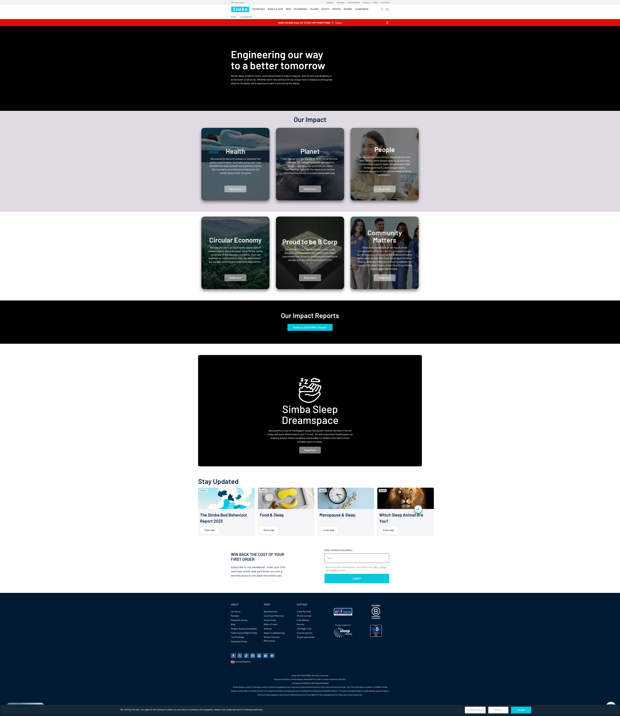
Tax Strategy (237, 637)
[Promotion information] (332, 22)
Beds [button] (288, 9)
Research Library (239, 620)
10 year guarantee (305, 637)
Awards (330, 2)
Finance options (304, 632)
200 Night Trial (304, 628)
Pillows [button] (314, 9)
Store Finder (270, 620)
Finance (366, 2)
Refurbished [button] (300, 9)
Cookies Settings (475, 710)
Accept (521, 710)
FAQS (375, 2)
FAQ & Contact (304, 615)
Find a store (239, 2)
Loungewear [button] (361, 9)
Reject (498, 710)
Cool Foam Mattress (274, 615)
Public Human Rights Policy (244, 632)
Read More (310, 450)
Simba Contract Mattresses (272, 639)
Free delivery (303, 620)
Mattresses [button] (258, 9)
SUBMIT (357, 578)
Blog (233, 624)
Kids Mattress (270, 611)
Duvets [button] (325, 9)
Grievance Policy (239, 641)
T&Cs (338, 22)
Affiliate (268, 628)
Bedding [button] (348, 9)
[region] (310, 710)
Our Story (235, 611)
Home (233, 17)
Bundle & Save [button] (275, 9)
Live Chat (385, 2)
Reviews (341, 2)
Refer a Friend (270, 624)
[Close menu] (387, 22)
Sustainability (354, 2)
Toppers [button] (336, 9)
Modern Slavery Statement (244, 628)
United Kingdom (243, 661)
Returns (300, 624)
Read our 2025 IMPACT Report (310, 327)
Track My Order (304, 611)
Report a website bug (274, 632)
